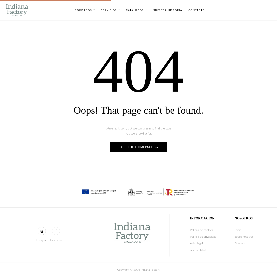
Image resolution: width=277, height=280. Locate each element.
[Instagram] (42, 231)
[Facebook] (56, 231)
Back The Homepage (136, 147)
